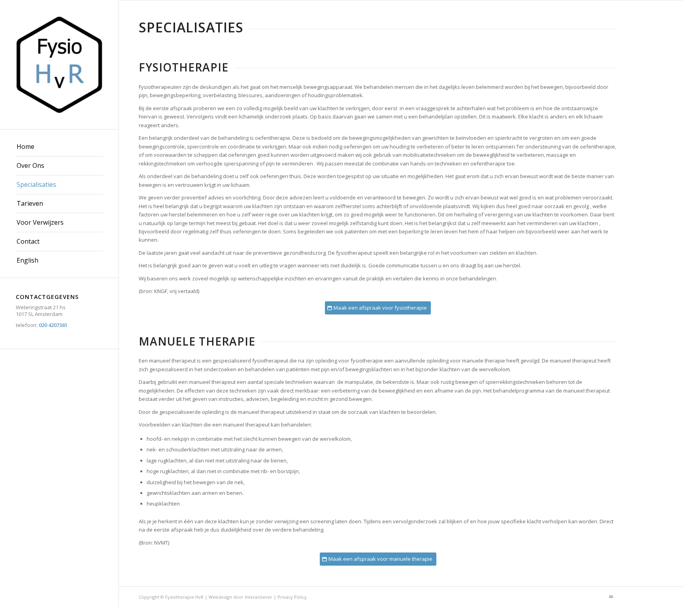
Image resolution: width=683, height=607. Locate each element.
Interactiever (258, 597)
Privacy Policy (292, 597)
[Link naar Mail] (611, 597)
